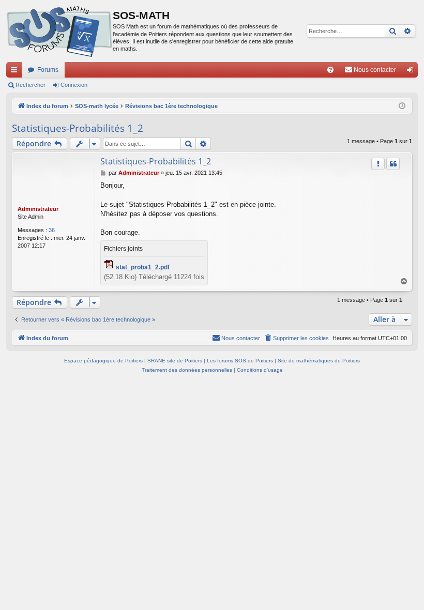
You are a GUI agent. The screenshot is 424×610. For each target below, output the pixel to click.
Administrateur (38, 209)
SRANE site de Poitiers (174, 360)
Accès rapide (16, 72)
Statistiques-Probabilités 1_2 (77, 128)
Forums (47, 69)
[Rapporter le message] (378, 164)
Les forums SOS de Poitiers (240, 360)
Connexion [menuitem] (412, 72)
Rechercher (31, 85)
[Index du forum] (59, 31)
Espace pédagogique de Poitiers (103, 360)
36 (52, 230)
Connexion (73, 85)
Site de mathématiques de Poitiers (319, 360)
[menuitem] (330, 70)
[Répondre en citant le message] (393, 164)
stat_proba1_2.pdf (143, 267)
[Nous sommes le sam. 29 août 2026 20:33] (402, 106)
